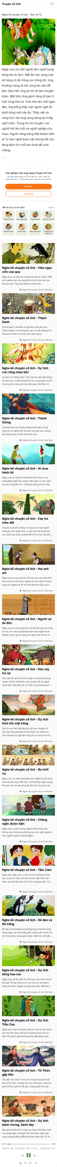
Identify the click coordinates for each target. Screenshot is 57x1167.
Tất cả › (51, 207)
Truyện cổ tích (11, 3)
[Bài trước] (23, 1156)
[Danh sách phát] (20, 1163)
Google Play (28, 194)
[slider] (28, 1144)
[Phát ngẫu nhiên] (25, 1163)
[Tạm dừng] (28, 1155)
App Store (28, 186)
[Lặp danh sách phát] (30, 1163)
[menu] (52, 4)
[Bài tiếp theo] (34, 1156)
